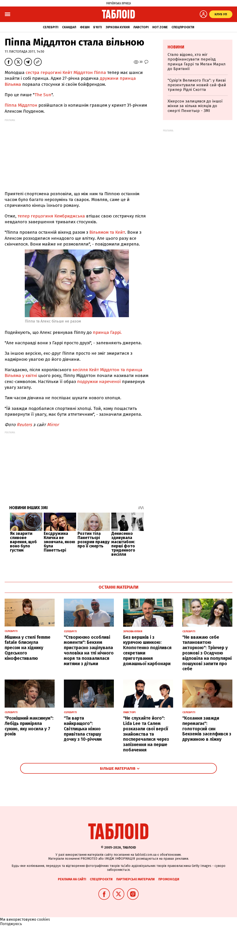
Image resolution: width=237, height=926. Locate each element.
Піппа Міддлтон (21, 105)
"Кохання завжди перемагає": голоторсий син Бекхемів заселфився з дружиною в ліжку (206, 728)
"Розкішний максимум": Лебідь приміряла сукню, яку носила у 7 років (29, 726)
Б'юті (97, 27)
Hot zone (160, 27)
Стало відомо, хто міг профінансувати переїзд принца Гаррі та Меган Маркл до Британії (196, 61)
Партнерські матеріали (135, 879)
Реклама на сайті (72, 879)
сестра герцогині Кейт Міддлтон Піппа (66, 72)
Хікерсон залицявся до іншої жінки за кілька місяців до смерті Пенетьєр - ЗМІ (195, 106)
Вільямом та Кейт (107, 232)
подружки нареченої (99, 381)
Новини (176, 47)
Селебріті (50, 27)
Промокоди (168, 879)
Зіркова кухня (118, 27)
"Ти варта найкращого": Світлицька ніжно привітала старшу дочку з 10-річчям (83, 728)
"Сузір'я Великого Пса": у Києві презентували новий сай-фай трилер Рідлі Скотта (197, 85)
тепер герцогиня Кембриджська (51, 216)
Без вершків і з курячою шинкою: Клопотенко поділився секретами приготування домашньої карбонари (147, 650)
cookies (43, 919)
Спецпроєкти (183, 27)
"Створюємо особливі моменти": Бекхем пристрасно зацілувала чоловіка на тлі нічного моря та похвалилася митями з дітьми (89, 650)
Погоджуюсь (11, 924)
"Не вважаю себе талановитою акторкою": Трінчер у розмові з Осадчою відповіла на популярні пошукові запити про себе (207, 653)
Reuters (24, 424)
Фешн (85, 27)
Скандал (69, 27)
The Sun (42, 94)
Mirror (53, 424)
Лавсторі (141, 27)
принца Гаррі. (107, 332)
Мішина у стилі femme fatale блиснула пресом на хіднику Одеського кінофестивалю (27, 648)
